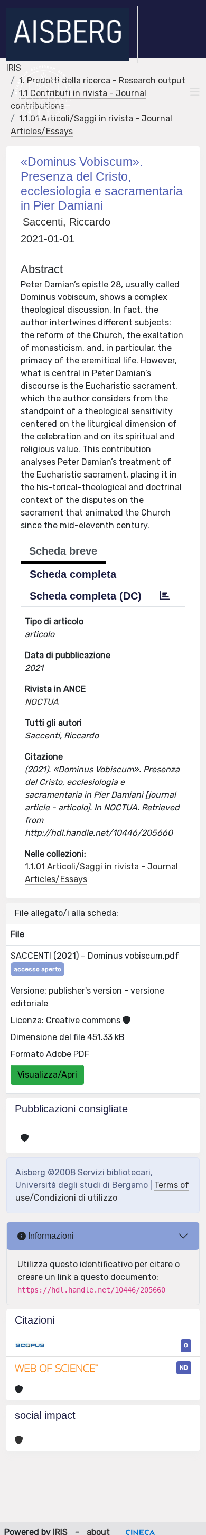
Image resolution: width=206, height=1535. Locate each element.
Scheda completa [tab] (73, 574)
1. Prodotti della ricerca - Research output (102, 81)
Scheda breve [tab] (63, 551)
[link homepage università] (43, 91)
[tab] (165, 596)
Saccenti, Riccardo (66, 222)
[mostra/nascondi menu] (195, 92)
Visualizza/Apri (47, 1075)
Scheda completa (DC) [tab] (86, 596)
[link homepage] (72, 34)
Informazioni (50, 1235)
